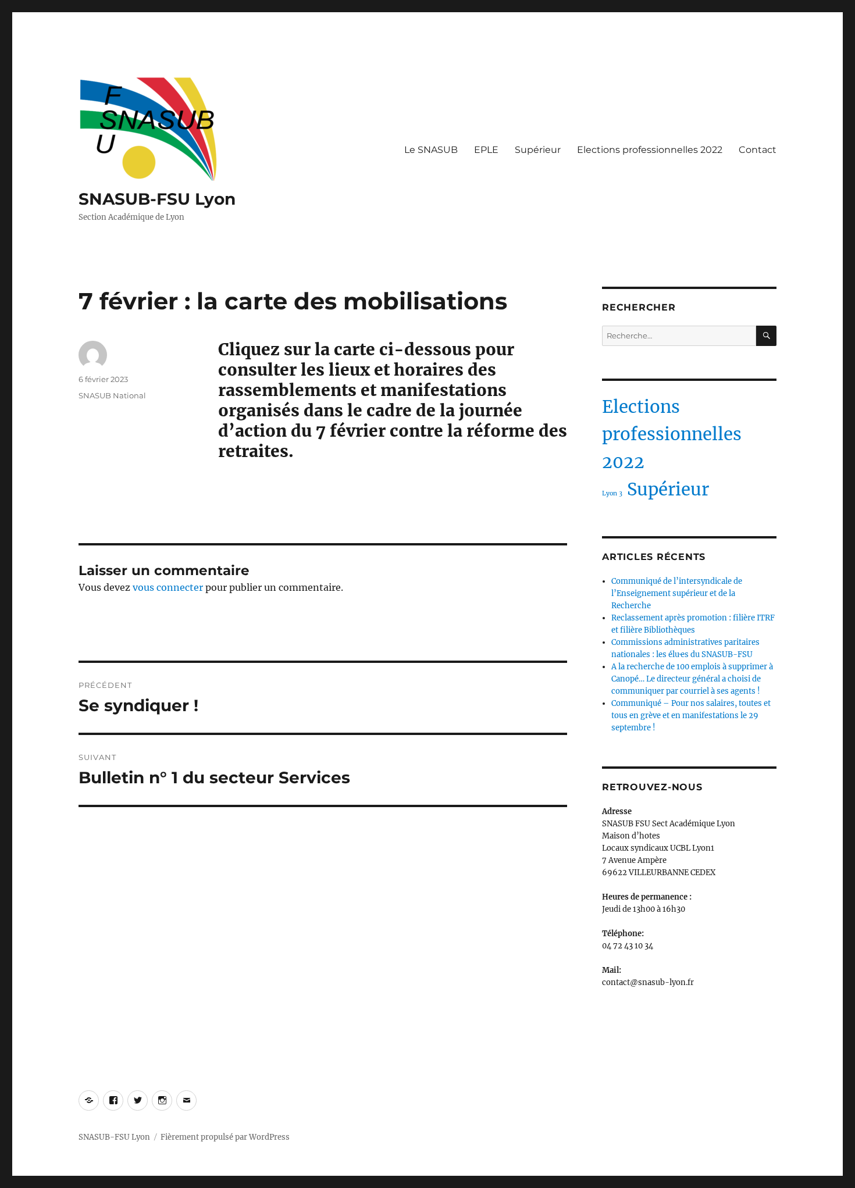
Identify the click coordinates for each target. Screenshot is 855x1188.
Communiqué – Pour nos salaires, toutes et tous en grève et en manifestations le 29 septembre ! (691, 715)
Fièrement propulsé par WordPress (225, 1137)
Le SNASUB (431, 149)
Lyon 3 (612, 493)
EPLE (486, 149)
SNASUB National (112, 395)
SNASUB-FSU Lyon (157, 199)
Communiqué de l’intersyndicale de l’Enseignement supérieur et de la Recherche (676, 593)
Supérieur (538, 149)
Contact (757, 149)
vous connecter (168, 587)
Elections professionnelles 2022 (649, 149)
